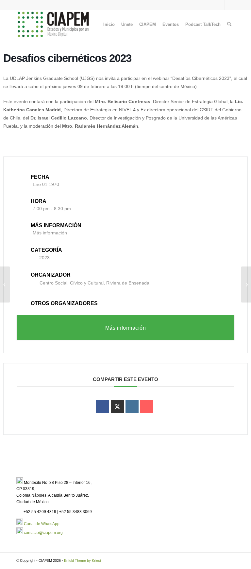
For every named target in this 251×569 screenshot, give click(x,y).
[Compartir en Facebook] (102, 406)
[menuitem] (109, 24)
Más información (50, 232)
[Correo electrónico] (146, 406)
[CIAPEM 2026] (54, 24)
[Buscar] (229, 24)
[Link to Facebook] (220, 5)
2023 (44, 257)
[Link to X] (210, 5)
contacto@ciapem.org (43, 532)
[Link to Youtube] (230, 5)
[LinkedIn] (132, 406)
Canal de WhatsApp (41, 524)
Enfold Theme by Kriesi (82, 560)
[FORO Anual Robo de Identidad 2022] (5, 284)
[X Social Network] (117, 406)
